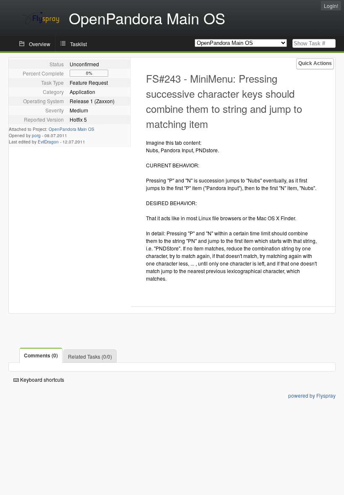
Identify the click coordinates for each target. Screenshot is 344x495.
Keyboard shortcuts (41, 379)
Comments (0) (41, 355)
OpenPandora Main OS (71, 129)
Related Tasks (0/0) (90, 356)
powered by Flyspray (312, 395)
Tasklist (78, 43)
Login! (331, 5)
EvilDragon (48, 142)
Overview (39, 43)
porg (36, 135)
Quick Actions (315, 63)
